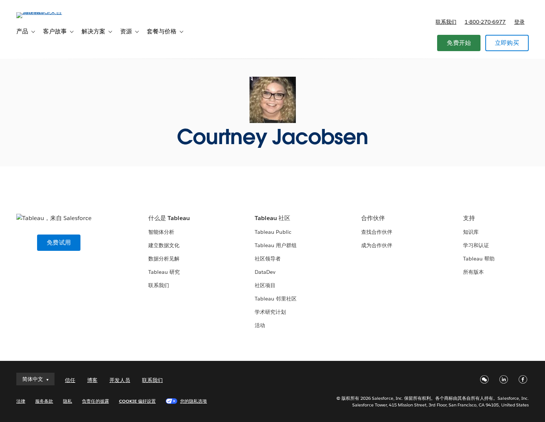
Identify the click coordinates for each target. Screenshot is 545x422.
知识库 (471, 232)
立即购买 (507, 43)
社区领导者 (268, 258)
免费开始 (459, 43)
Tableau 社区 (272, 218)
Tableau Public (273, 232)
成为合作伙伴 (376, 245)
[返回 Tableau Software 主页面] (44, 12)
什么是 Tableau (169, 218)
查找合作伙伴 (376, 232)
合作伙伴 (373, 218)
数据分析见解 (163, 258)
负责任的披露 (95, 401)
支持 (469, 218)
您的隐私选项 (193, 401)
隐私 (67, 401)
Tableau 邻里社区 (276, 298)
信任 (70, 380)
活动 (260, 325)
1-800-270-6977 (485, 22)
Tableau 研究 (164, 272)
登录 (519, 22)
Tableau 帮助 (479, 258)
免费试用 (59, 242)
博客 (92, 380)
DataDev (265, 272)
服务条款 (44, 401)
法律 (20, 401)
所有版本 (473, 272)
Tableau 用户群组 (276, 245)
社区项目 (265, 285)
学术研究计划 (270, 312)
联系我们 (446, 22)
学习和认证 (476, 245)
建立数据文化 (163, 245)
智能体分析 (161, 232)
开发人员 (119, 380)
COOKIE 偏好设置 (137, 401)
